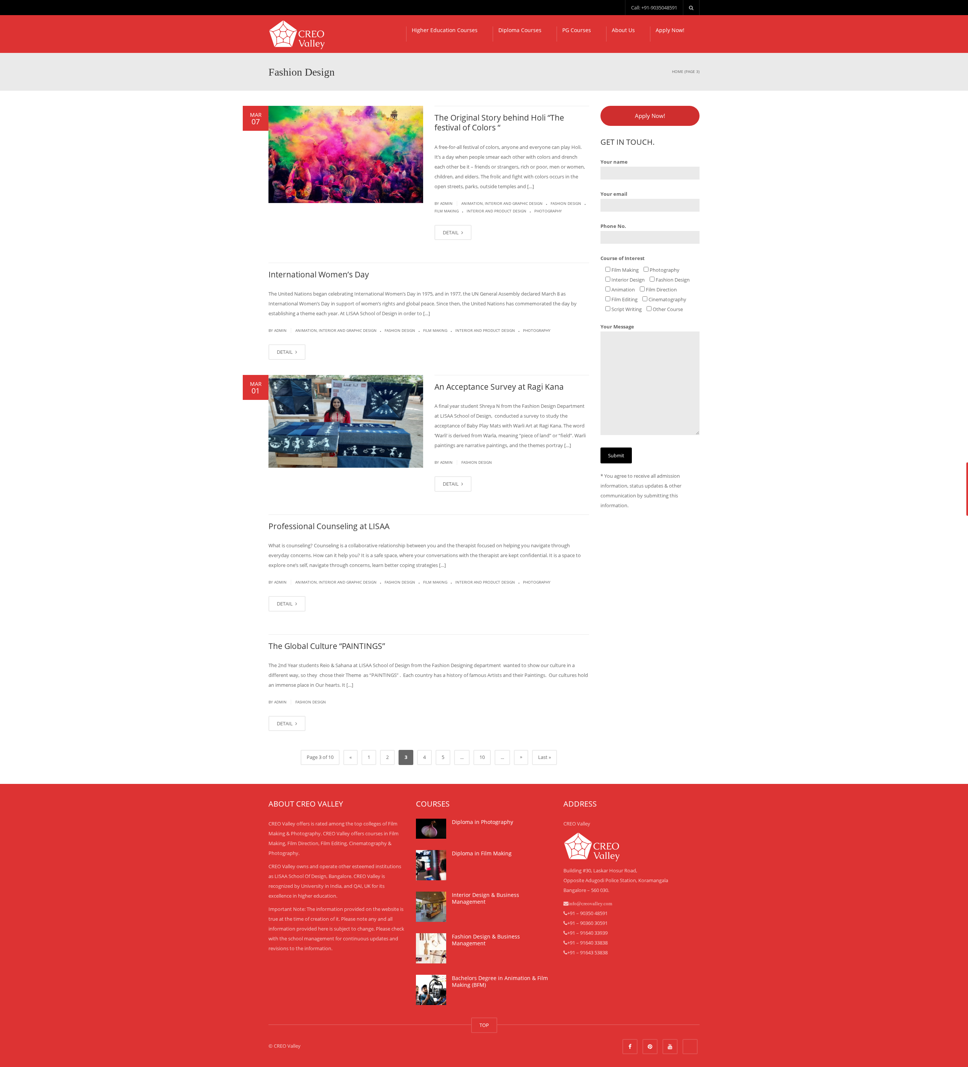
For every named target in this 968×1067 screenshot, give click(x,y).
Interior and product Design (496, 211)
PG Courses (576, 30)
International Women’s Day (318, 274)
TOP (484, 1025)
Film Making (446, 211)
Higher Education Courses (445, 30)
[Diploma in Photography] (431, 829)
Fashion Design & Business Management (486, 940)
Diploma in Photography (482, 821)
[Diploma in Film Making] (431, 865)
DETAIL (451, 232)
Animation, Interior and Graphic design (502, 203)
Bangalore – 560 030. (586, 890)
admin (446, 203)
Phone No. (613, 226)
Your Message (617, 326)
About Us (623, 30)
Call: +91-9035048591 (654, 7)
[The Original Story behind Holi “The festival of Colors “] (345, 154)
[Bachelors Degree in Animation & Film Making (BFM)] (431, 990)
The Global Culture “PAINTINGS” (326, 646)
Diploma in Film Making (482, 853)
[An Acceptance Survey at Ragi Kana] (345, 421)
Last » (544, 757)
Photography (548, 211)
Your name (614, 161)
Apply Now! (670, 30)
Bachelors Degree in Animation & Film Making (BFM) (500, 981)
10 (482, 757)
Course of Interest (622, 258)
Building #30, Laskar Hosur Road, (600, 870)
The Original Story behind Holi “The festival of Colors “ (499, 122)
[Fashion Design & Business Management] (431, 948)
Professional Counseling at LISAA (328, 526)
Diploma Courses (519, 30)
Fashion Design (566, 203)
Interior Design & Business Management (485, 898)
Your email (613, 193)
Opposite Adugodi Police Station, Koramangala (615, 880)
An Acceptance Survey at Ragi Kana (499, 386)
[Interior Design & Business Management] (431, 907)
